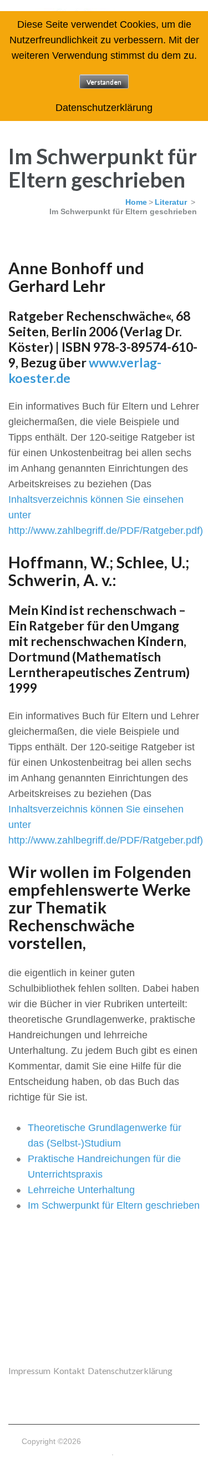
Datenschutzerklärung (130, 1370)
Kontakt (69, 1370)
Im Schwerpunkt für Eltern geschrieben (114, 1205)
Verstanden (104, 82)
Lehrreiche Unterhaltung (81, 1189)
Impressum (29, 1370)
